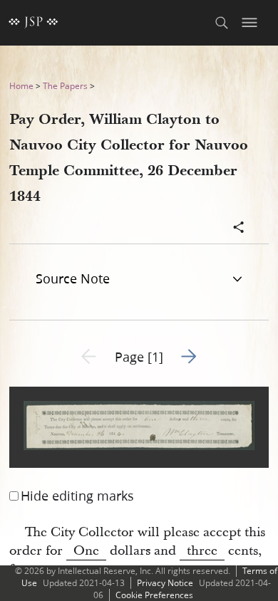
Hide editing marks (77, 495)
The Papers (65, 86)
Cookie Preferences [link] (154, 595)
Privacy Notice (165, 583)
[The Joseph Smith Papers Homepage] (33, 22)
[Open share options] (239, 228)
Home (21, 86)
